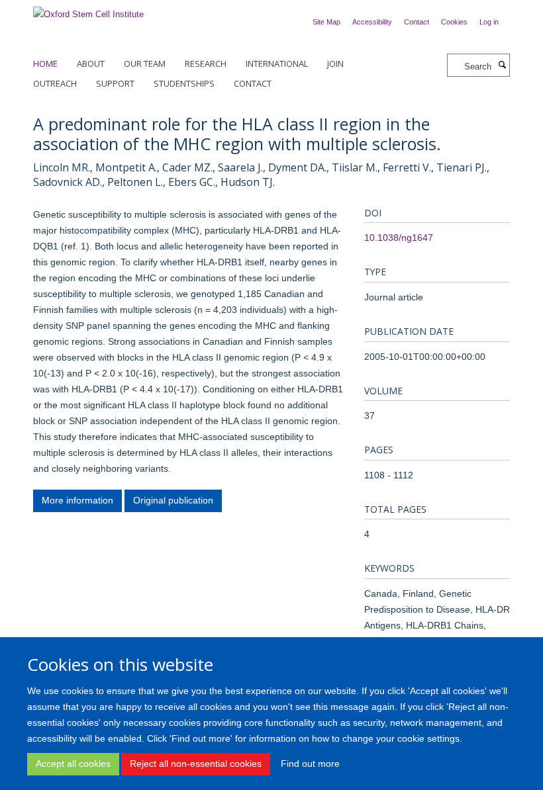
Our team (145, 63)
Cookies (454, 22)
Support (115, 83)
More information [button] (77, 500)
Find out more (310, 763)
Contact (416, 22)
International (277, 63)
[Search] (502, 65)
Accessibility (372, 22)
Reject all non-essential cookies (196, 763)
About (91, 63)
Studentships (184, 83)
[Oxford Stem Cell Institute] (88, 10)
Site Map (326, 22)
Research (205, 63)
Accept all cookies (73, 763)
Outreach (55, 83)
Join (335, 63)
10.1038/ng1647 (398, 237)
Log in (489, 22)
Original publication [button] (173, 500)
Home (45, 63)
